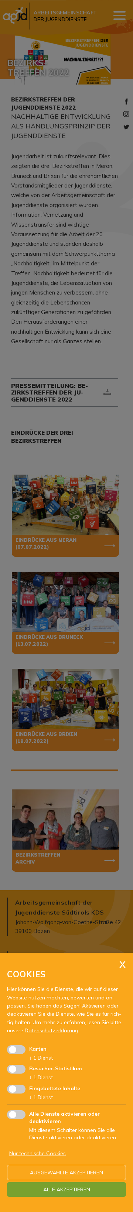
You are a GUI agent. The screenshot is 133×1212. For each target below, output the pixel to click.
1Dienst (41, 1057)
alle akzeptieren (66, 1189)
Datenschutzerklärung (51, 1030)
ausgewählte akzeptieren (66, 1172)
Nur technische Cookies (37, 1153)
